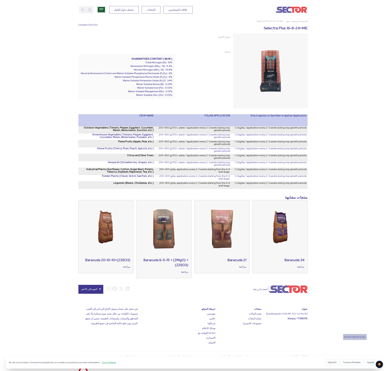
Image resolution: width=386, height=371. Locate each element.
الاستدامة (210, 337)
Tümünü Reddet (352, 362)
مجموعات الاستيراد (252, 323)
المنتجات (151, 9)
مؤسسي (211, 313)
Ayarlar (370, 362)
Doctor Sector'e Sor (354, 336)
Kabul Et (332, 362)
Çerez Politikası (108, 362)
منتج (288, 21)
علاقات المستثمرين (178, 9)
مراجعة (126, 266)
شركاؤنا (211, 323)
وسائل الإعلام (208, 328)
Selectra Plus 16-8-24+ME (270, 21)
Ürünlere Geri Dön (88, 24)
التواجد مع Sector (206, 333)
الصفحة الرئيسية (300, 21)
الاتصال (211, 342)
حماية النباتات (254, 318)
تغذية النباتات (255, 313)
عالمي (212, 318)
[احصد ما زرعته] (281, 10)
